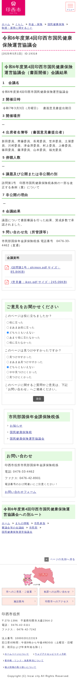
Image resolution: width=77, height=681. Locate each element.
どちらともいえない (22, 332)
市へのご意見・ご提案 (19, 591)
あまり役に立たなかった (24, 337)
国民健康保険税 (21, 432)
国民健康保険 (56, 24)
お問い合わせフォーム (20, 491)
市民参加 (39, 523)
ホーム (6, 24)
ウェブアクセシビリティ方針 (50, 654)
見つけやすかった (20, 357)
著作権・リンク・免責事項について (24, 660)
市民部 (33, 527)
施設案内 (19, 601)
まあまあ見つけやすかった (26, 362)
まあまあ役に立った (22, 327)
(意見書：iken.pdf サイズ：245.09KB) (38, 282)
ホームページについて (17, 654)
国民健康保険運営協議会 (27, 438)
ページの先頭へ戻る (62, 559)
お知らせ (16, 425)
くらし (19, 24)
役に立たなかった (20, 342)
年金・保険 (36, 24)
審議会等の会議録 (13, 527)
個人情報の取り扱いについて (20, 667)
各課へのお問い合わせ (57, 591)
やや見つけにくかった (23, 372)
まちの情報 (22, 523)
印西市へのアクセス (57, 601)
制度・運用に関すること (17, 28)
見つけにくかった (20, 377)
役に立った (16, 322)
